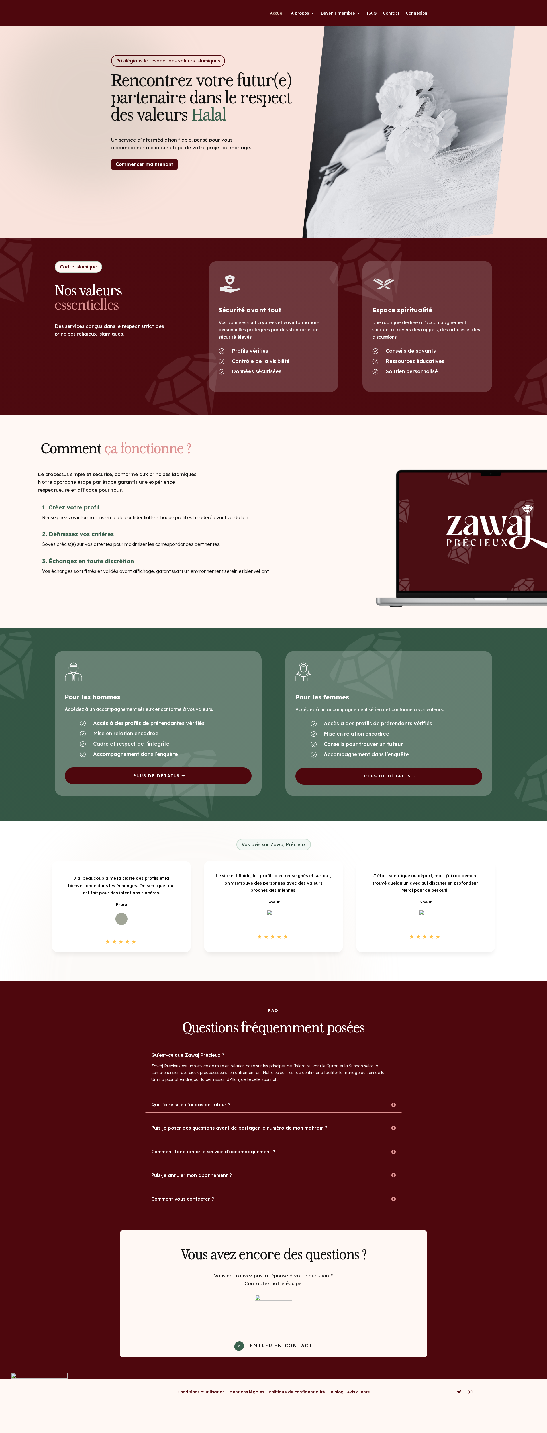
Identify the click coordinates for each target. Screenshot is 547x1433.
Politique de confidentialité (297, 1392)
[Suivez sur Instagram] (470, 1392)
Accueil (277, 13)
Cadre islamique (78, 267)
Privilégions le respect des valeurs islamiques (168, 61)
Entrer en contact (281, 1345)
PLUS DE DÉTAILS (156, 775)
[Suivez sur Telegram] (458, 1392)
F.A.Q (372, 13)
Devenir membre (338, 13)
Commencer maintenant (144, 164)
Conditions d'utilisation (201, 1392)
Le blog (336, 1392)
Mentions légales (249, 1392)
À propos (300, 13)
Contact (391, 13)
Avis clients (358, 1392)
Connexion (416, 13)
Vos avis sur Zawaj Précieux (274, 844)
